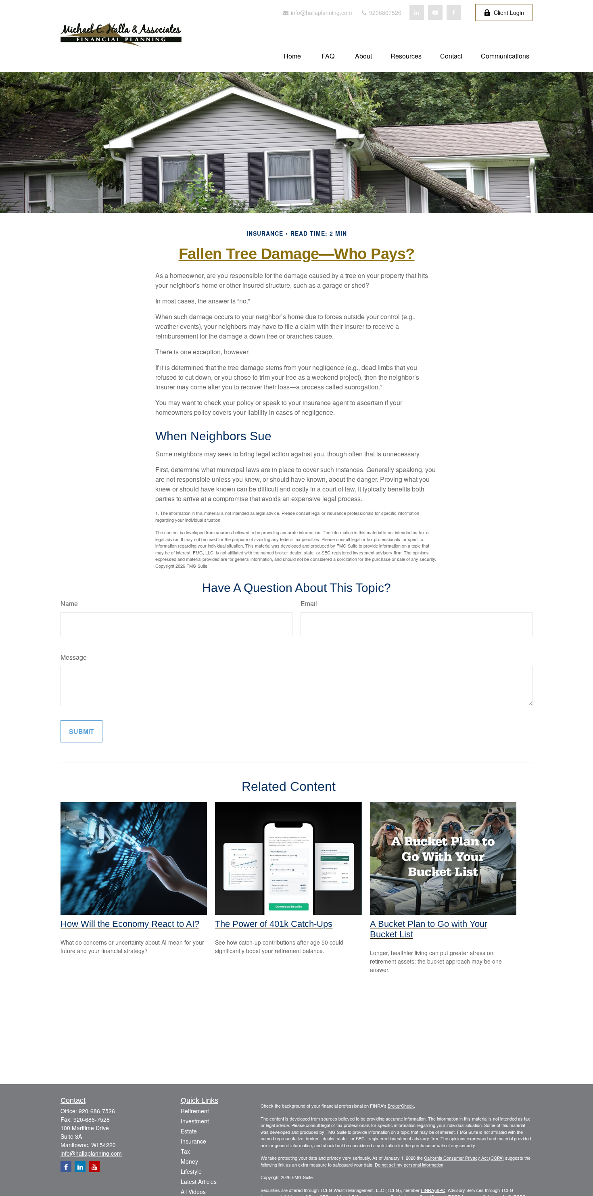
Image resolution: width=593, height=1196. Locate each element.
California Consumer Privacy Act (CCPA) (464, 1157)
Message (74, 657)
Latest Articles (199, 1181)
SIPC (440, 1190)
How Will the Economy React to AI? (130, 924)
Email (309, 603)
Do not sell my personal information (409, 1164)
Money (189, 1161)
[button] (292, 55)
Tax (185, 1151)
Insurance (193, 1141)
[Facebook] (454, 12)
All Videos (193, 1192)
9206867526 (384, 12)
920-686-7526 (97, 1111)
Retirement (195, 1111)
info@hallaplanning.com (320, 12)
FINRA (427, 1190)
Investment (195, 1121)
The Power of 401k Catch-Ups (273, 924)
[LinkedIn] (416, 12)
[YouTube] (435, 12)
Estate (189, 1131)
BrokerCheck (401, 1105)
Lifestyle (191, 1171)
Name (69, 603)
